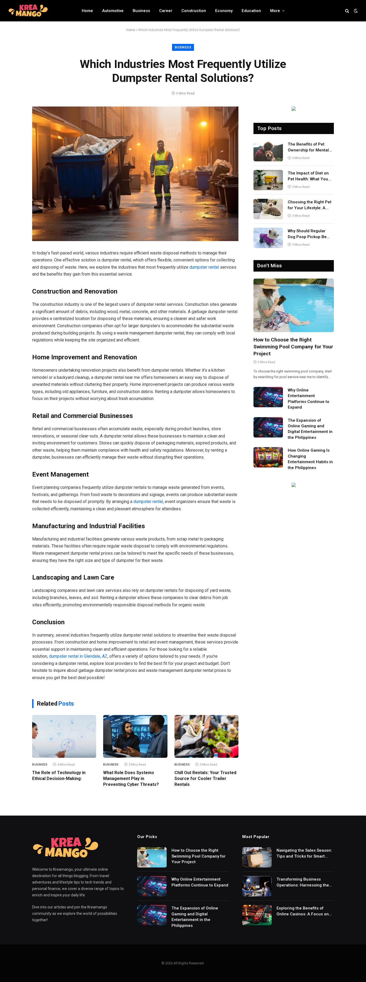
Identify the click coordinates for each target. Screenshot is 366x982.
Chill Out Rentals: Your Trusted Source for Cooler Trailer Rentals (205, 778)
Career (165, 10)
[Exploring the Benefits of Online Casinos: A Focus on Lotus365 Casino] (257, 915)
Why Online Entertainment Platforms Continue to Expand (308, 399)
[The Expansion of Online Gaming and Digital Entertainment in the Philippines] (268, 427)
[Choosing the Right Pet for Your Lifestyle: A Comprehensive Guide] (268, 209)
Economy (224, 10)
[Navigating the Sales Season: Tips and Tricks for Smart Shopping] (257, 857)
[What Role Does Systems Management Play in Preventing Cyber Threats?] (135, 736)
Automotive (113, 10)
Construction (193, 10)
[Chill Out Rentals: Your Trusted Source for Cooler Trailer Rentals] (206, 736)
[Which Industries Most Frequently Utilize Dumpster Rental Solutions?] (135, 173)
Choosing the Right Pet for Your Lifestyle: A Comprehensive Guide (309, 205)
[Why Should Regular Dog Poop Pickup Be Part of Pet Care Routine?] (268, 238)
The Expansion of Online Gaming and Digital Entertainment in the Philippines (310, 429)
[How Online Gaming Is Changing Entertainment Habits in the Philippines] (268, 457)
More (275, 10)
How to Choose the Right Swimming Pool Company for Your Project (293, 347)
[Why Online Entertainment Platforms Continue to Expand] (268, 397)
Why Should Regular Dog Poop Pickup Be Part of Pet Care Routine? (307, 234)
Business (141, 10)
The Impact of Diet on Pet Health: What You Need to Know (308, 176)
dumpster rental (204, 267)
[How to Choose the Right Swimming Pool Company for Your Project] (293, 305)
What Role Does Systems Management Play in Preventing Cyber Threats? (131, 778)
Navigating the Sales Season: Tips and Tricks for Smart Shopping (304, 853)
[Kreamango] (28, 10)
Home (87, 10)
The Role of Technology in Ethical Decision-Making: (58, 775)
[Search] (347, 11)
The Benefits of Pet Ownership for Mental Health (308, 147)
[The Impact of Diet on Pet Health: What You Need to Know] (268, 180)
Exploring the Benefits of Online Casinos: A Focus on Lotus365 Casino (303, 911)
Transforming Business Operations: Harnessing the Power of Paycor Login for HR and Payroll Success (305, 882)
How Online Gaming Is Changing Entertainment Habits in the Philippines (310, 459)
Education (251, 10)
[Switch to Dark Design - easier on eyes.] (355, 11)
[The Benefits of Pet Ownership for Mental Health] (268, 151)
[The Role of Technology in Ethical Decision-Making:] (64, 736)
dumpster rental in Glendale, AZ (78, 656)
